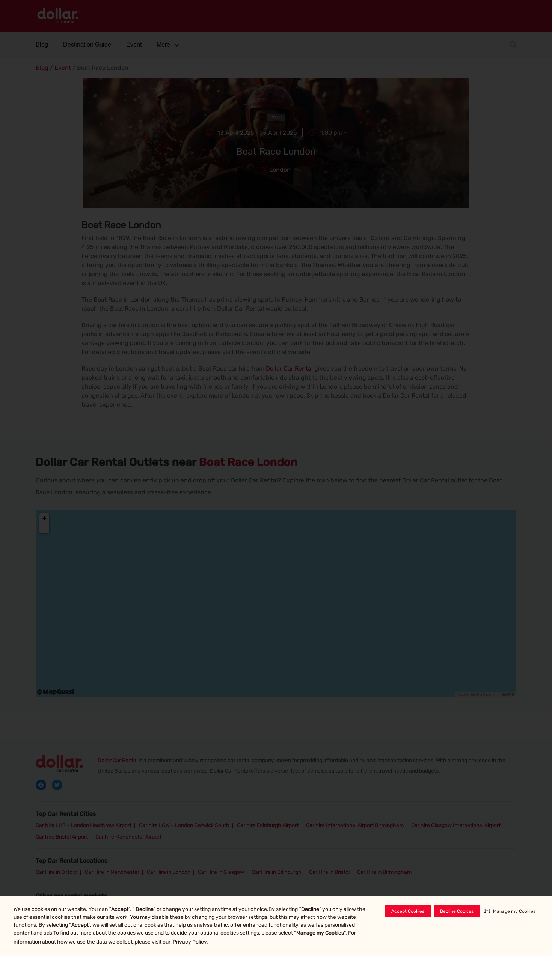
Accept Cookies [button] (407, 911)
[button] (510, 911)
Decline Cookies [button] (457, 911)
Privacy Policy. (190, 942)
